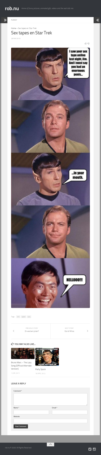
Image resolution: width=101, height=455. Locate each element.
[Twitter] (90, 449)
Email (54, 408)
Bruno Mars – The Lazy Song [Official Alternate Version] (21, 365)
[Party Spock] (47, 357)
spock (23, 317)
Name (16, 408)
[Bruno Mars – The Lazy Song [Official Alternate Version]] (23, 353)
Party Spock (40, 369)
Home (13, 28)
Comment (18, 391)
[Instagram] (94, 449)
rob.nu (12, 8)
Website (17, 416)
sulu (29, 317)
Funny (14, 20)
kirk (18, 317)
